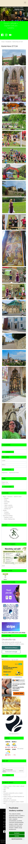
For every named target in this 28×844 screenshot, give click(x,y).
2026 (3, 566)
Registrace (4, 472)
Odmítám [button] (17, 836)
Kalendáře (6, 501)
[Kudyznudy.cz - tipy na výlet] (10, 659)
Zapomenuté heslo (14, 472)
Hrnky (5, 500)
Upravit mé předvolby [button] (17, 839)
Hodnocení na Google (11, 651)
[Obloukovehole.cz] (14, 723)
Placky (6, 503)
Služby (5, 510)
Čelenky (6, 498)
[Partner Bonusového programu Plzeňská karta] (12, 669)
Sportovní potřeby (8, 515)
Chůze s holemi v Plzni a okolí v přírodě (13, 786)
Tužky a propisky (8, 507)
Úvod (2, 41)
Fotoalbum (8, 41)
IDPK (4, 791)
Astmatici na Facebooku (9, 800)
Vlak (4, 789)
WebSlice (3, 842)
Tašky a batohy (8, 505)
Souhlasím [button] (16, 833)
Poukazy (6, 512)
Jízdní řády (6, 788)
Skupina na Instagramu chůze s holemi (13, 801)
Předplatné (7, 514)
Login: (3, 460)
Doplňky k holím (8, 517)
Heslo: (4, 464)
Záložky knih (7, 508)
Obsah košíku (7, 486)
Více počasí (20, 748)
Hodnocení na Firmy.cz (11, 647)
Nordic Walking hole (9, 519)
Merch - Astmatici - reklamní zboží (12, 496)
